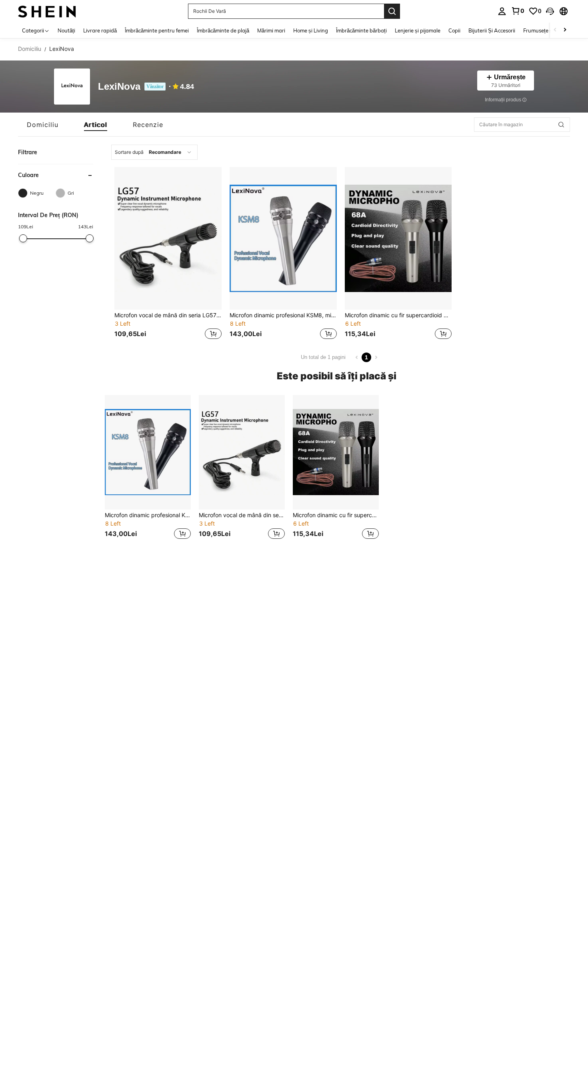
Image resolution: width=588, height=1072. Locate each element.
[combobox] (154, 152)
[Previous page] (357, 357)
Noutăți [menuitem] (66, 30)
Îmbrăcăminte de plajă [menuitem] (223, 30)
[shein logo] (47, 11)
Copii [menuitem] (454, 30)
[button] (550, 11)
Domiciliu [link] (29, 49)
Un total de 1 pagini (323, 357)
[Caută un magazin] (561, 124)
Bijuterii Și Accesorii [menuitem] (491, 30)
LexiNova (119, 87)
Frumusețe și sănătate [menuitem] (549, 30)
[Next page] (376, 357)
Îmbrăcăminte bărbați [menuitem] (361, 30)
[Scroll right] (565, 30)
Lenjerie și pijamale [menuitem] (417, 30)
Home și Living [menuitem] (310, 30)
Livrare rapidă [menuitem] (100, 30)
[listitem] (168, 254)
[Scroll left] (555, 30)
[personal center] (502, 11)
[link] (517, 11)
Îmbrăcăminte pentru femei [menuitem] (157, 30)
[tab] (42, 124)
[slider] (23, 238)
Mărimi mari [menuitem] (271, 30)
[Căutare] (392, 11)
